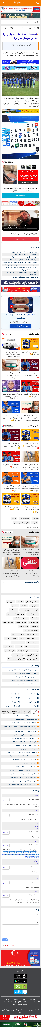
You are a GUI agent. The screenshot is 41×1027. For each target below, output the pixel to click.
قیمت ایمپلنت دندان (32, 602)
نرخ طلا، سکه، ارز (12, 694)
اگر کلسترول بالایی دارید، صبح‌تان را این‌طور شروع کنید (22, 752)
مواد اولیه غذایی (33, 622)
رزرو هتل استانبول (21, 622)
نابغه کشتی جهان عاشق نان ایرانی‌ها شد (26, 745)
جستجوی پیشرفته (23, 1004)
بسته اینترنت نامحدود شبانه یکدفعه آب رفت (24, 767)
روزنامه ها (33, 694)
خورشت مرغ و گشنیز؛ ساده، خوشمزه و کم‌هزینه (24, 781)
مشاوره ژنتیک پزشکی (11, 638)
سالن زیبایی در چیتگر (18, 642)
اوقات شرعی (32, 706)
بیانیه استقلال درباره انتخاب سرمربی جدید (24, 684)
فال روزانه (14, 702)
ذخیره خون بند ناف (32, 642)
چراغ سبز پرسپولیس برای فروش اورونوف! (26, 719)
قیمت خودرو (32, 698)
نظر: (38, 922)
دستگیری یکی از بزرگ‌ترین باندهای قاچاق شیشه (24, 716)
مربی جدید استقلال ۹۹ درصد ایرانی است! (24, 680)
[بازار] (20, 987)
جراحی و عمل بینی (32, 659)
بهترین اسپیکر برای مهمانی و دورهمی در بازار (25, 252)
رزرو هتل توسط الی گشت (21, 618)
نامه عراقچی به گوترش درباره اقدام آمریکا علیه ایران (23, 770)
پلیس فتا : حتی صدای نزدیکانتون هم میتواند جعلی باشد (22, 260)
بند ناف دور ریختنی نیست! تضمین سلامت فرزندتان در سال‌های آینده (22, 273)
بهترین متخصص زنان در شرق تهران (27, 651)
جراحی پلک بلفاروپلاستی (31, 630)
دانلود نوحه (18, 647)
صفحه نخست (33, 999)
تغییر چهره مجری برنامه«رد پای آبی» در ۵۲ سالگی (24, 738)
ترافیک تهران (32, 702)
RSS (14, 1004)
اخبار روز (24, 999)
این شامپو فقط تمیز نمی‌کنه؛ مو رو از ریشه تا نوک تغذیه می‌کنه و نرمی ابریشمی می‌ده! (22, 268)
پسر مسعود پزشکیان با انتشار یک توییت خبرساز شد (22, 756)
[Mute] (7, 183)
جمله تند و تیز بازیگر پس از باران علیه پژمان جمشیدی (22, 785)
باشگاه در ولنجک (23, 626)
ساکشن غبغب (34, 606)
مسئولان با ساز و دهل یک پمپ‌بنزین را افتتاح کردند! (22, 759)
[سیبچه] (20, 976)
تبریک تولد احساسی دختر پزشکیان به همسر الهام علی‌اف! (22, 774)
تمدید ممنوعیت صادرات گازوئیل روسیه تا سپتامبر (24, 735)
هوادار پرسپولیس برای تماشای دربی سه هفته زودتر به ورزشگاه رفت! (20, 727)
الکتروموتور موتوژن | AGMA (16, 659)
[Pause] (4, 183)
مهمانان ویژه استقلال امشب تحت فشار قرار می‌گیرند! (21, 670)
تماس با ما (37, 1002)
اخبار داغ (24, 712)
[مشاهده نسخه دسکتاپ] (2, 2)
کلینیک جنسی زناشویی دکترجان (29, 638)
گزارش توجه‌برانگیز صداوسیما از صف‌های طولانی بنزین (22, 742)
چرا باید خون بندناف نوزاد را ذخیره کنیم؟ (26, 254)
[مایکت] (20, 992)
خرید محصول (20, 239)
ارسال (5, 940)
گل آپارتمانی (34, 626)
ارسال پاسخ (6, 800)
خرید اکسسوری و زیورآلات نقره (29, 610)
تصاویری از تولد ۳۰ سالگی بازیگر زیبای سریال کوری (23, 723)
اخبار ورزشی (16, 999)
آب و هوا (14, 698)
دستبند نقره (24, 606)
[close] (1, 1013)
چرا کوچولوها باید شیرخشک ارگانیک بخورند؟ (25, 277)
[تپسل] (3, 162)
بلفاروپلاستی (10, 602)
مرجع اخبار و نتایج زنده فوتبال (15, 614)
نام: (38, 914)
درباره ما (8, 999)
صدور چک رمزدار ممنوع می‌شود (28, 749)
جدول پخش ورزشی (11, 706)
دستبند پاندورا (14, 610)
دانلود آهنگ (34, 618)
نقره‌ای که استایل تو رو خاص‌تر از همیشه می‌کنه (24, 257)
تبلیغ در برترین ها (16, 1002)
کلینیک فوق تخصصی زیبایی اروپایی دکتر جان (25, 634)
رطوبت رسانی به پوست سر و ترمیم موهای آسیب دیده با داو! (20, 265)
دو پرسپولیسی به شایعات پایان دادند (25, 677)
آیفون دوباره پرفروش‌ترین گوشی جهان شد (26, 732)
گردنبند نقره (15, 606)
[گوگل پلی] (20, 981)
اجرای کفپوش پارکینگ (31, 655)
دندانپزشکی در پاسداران (31, 647)
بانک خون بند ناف (17, 655)
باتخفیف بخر (20, 195)
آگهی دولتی (6, 1002)
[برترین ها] (17, 2)
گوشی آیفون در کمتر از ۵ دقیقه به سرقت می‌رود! (23, 777)
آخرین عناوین (35, 712)
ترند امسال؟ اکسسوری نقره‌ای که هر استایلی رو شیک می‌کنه (20, 262)
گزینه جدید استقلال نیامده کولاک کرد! (25, 673)
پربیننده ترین (14, 712)
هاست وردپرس (8, 647)
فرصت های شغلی (27, 1002)
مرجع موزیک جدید (32, 614)
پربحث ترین (4, 712)
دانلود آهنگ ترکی (10, 651)
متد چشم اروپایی (8, 622)
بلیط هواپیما (20, 602)
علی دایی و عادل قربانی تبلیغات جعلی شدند (24, 763)
